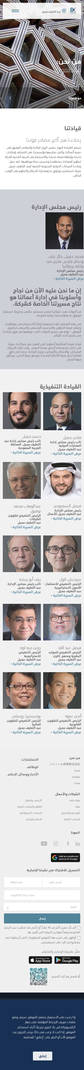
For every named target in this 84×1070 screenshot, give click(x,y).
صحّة (77, 806)
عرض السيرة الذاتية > (68, 278)
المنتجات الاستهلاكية (31, 813)
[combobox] (42, 907)
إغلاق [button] (42, 1056)
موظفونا (75, 97)
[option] (42, 54)
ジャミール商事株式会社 (64, 764)
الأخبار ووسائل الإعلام (22, 774)
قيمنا (77, 783)
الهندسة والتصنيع (70, 813)
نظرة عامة (75, 800)
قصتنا (77, 770)
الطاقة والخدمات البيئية (29, 806)
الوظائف (32, 766)
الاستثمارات (29, 759)
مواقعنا (76, 777)
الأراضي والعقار (33, 800)
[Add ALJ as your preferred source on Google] (65, 857)
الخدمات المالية (72, 819)
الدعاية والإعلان (34, 819)
